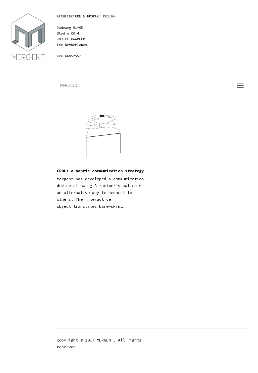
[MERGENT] (28, 38)
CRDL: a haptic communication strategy (100, 170)
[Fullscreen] (241, 61)
